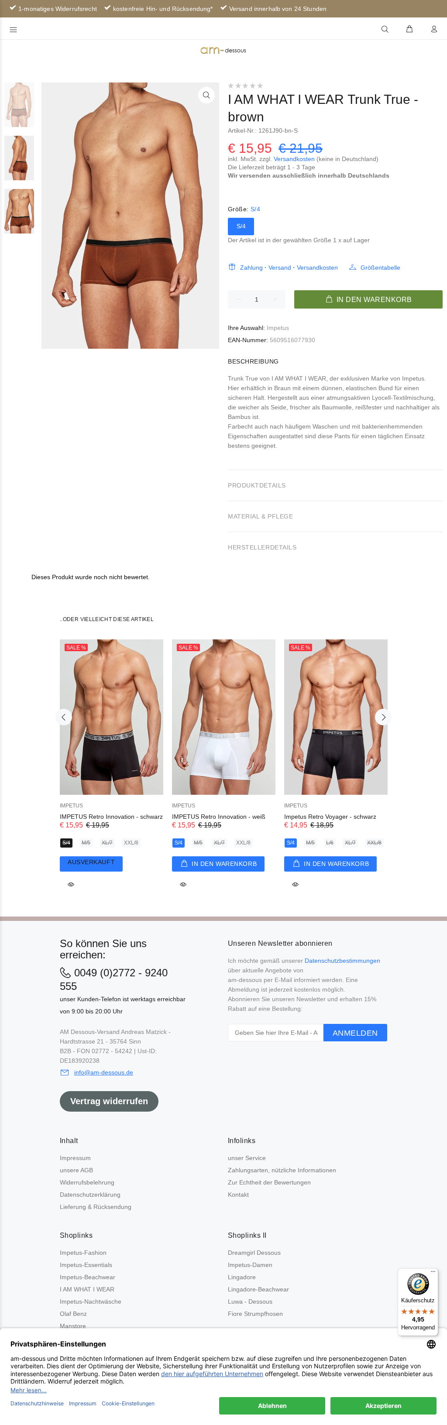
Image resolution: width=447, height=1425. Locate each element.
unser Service (247, 1157)
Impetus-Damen (250, 1264)
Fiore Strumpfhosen (255, 1313)
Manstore (73, 1325)
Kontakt (238, 1194)
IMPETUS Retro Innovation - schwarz (111, 816)
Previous (63, 717)
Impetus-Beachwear (87, 1277)
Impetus (278, 327)
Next (383, 717)
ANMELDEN (355, 1033)
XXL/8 (131, 843)
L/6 (330, 843)
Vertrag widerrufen (109, 1101)
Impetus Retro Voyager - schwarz (330, 816)
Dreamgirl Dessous (254, 1252)
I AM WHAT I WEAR (87, 1289)
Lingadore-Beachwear (258, 1289)
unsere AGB (76, 1170)
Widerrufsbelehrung (87, 1182)
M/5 (86, 843)
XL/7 (107, 843)
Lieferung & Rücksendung (95, 1206)
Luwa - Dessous (250, 1301)
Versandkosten (294, 158)
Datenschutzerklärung (90, 1194)
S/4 (241, 226)
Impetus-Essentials (86, 1264)
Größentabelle (380, 267)
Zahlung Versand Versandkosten (289, 267)
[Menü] (433, 1273)
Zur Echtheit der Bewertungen (269, 1182)
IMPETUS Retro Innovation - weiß (218, 816)
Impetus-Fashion (83, 1252)
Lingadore (242, 1277)
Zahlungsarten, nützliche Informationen (282, 1170)
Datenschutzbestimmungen (342, 960)
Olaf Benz (73, 1313)
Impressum (75, 1157)
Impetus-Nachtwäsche (90, 1301)
